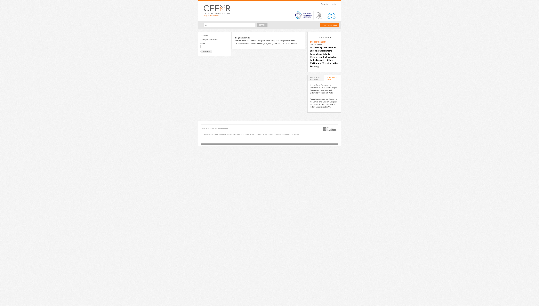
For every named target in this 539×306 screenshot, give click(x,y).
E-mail (203, 43)
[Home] (218, 10)
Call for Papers (316, 44)
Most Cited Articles (334, 78)
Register (324, 4)
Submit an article (329, 25)
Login (333, 4)
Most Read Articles (315, 78)
